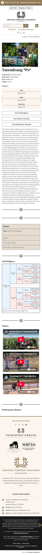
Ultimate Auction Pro (34, 552)
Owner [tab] (6, 226)
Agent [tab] (6, 238)
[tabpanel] (21, 232)
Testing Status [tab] (9, 242)
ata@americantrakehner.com (21, 533)
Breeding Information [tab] (13, 247)
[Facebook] (18, 33)
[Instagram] (21, 33)
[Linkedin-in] (22, 425)
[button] (2, 2)
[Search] (25, 25)
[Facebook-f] (16, 425)
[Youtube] (26, 425)
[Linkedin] (24, 33)
